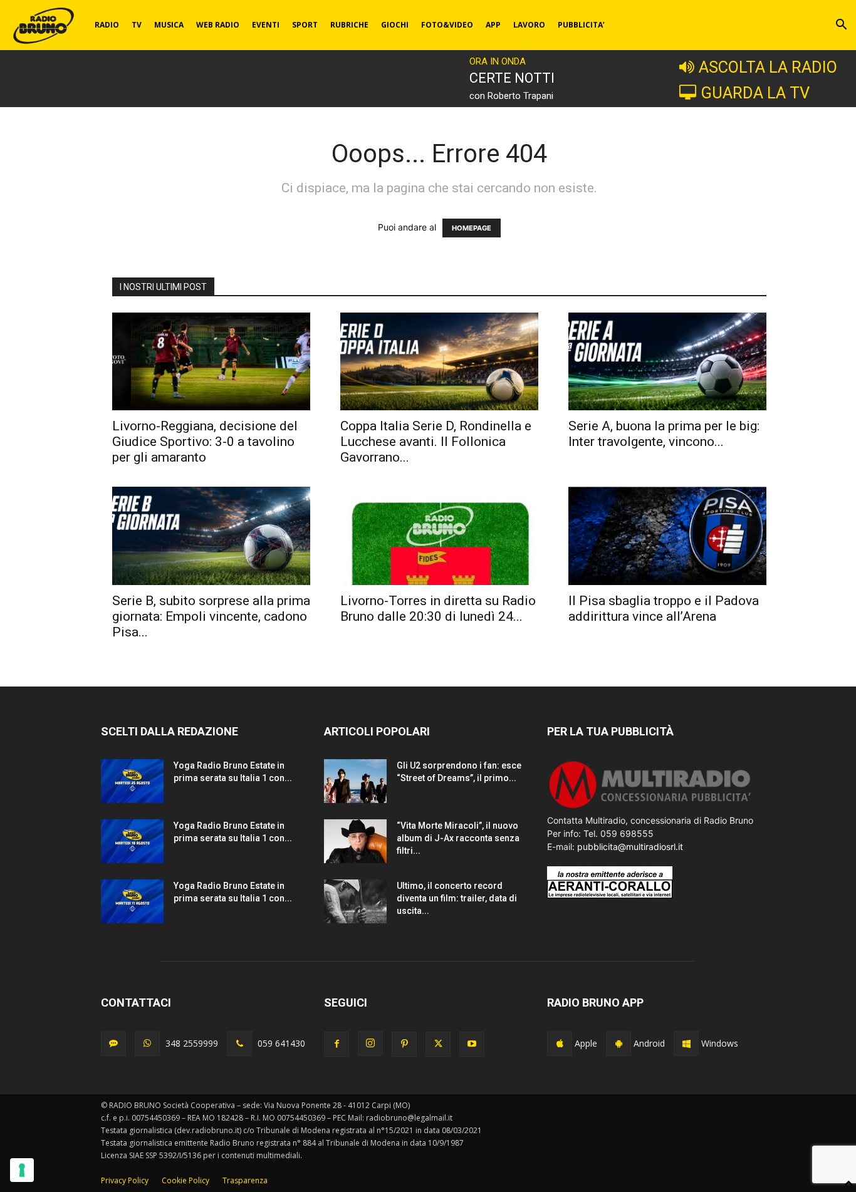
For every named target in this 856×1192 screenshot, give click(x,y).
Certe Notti (512, 78)
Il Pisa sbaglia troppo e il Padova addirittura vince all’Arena (663, 608)
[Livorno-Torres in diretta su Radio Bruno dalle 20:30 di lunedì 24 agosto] (439, 535)
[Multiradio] (650, 807)
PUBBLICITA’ (581, 24)
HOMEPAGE (471, 228)
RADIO (107, 24)
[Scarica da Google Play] (618, 1043)
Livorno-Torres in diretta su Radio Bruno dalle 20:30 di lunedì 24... (438, 608)
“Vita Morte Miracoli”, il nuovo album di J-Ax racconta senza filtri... (458, 838)
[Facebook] (336, 1044)
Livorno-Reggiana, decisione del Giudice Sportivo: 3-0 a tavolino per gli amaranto (205, 441)
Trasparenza (245, 1180)
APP (493, 24)
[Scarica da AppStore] (559, 1043)
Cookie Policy (185, 1180)
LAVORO (529, 24)
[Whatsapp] (147, 1043)
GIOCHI (395, 24)
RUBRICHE (349, 24)
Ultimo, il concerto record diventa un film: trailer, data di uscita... (457, 898)
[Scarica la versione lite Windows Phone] (686, 1043)
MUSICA (169, 24)
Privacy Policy (125, 1180)
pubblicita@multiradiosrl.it (630, 846)
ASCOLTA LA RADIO (768, 67)
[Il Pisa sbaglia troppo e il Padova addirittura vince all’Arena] (667, 535)
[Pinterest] (404, 1044)
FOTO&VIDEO (447, 24)
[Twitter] (438, 1044)
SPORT (305, 24)
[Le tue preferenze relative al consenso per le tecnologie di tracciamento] (22, 1170)
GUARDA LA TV (755, 92)
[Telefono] (239, 1043)
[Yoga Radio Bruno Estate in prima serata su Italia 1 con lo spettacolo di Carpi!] (132, 781)
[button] (841, 26)
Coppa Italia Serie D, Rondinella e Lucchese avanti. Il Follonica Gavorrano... (435, 441)
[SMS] (113, 1043)
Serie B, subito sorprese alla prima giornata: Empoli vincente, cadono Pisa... (211, 616)
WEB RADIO (217, 24)
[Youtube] (471, 1044)
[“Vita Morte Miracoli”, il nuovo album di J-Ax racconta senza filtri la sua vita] (355, 841)
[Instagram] (370, 1043)
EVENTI (265, 24)
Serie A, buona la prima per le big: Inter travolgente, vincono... (663, 433)
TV (137, 24)
